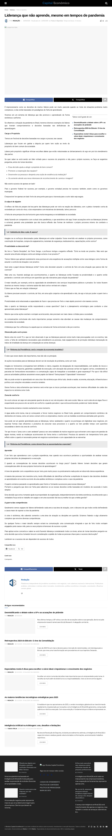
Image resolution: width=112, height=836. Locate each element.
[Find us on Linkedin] (48, 775)
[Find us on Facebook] (40, 775)
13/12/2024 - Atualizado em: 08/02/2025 (27, 672)
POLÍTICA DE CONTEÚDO (49, 785)
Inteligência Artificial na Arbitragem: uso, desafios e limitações (33, 725)
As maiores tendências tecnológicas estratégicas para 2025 (31, 697)
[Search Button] (106, 3)
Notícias (12, 10)
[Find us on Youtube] (106, 826)
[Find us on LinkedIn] (94, 826)
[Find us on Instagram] (44, 775)
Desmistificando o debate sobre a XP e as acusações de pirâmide (34, 612)
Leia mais (43, 626)
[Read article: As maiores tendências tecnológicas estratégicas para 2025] (20, 711)
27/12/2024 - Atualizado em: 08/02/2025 (27, 644)
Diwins (25, 829)
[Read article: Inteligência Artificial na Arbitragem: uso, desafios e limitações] (20, 739)
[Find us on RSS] (51, 775)
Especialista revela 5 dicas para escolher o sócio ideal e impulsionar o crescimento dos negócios (90, 136)
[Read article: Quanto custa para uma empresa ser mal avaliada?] (11, 793)
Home (6, 10)
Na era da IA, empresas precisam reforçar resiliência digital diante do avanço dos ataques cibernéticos (84, 793)
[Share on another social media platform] (105, 100)
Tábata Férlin (12, 728)
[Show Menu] (6, 3)
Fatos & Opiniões (22, 10)
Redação (16, 21)
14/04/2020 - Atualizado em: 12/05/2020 (35, 21)
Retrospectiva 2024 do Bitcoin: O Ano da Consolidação (29, 641)
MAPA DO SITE (45, 790)
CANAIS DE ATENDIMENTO (50, 782)
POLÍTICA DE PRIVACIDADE (50, 787)
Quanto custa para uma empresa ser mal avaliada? (27, 791)
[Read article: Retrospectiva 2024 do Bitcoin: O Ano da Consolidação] (20, 654)
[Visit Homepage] (56, 3)
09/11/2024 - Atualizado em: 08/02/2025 (30, 728)
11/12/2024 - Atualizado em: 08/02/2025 (27, 700)
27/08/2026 (23, 772)
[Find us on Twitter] (97, 826)
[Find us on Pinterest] (100, 826)
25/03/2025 (19, 615)
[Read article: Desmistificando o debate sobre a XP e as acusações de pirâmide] (20, 626)
